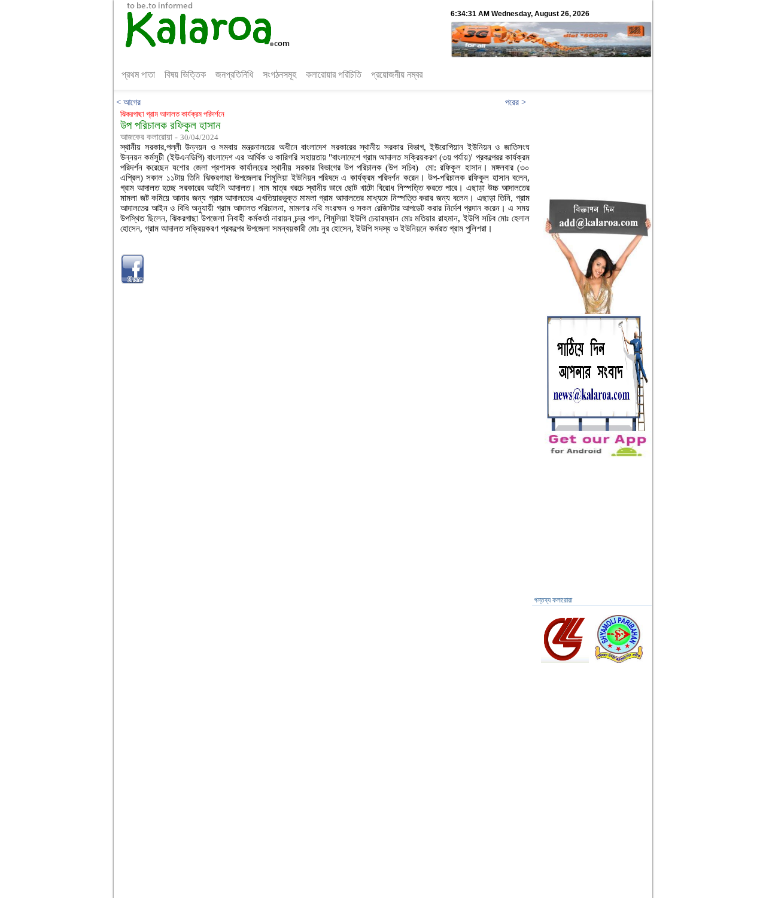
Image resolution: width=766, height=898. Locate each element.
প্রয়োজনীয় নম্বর (396, 74)
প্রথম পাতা (138, 74)
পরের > (515, 102)
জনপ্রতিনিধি (234, 74)
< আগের (128, 102)
